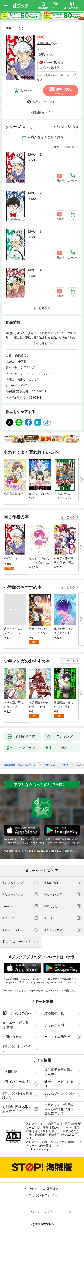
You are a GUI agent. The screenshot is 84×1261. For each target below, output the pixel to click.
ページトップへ (42, 1212)
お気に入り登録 (68, 126)
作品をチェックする (45, 102)
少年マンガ (28, 367)
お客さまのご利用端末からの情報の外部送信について (59, 1109)
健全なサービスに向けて (59, 1084)
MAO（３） (37, 231)
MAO (24, 385)
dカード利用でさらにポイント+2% (55, 75)
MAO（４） (37, 270)
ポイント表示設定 (57, 1037)
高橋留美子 (44, 43)
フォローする (54, 43)
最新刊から (71, 147)
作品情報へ (40, 112)
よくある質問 (54, 1025)
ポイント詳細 (47, 67)
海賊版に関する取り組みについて (17, 1109)
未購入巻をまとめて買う (45, 137)
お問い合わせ (12, 1037)
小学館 (22, 361)
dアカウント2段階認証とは (17, 1095)
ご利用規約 (10, 1072)
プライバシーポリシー (17, 1084)
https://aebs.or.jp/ (39, 1149)
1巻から (57, 147)
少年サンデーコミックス (36, 373)
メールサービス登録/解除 (15, 1025)
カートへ (26, 90)
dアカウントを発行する (42, 1189)
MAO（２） (37, 193)
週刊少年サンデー (29, 379)
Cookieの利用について (59, 1095)
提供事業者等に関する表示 (59, 1072)
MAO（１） (37, 154)
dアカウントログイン (16, 1049)
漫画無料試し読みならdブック (19, 765)
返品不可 (42, 80)
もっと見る (68, 517)
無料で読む (63, 90)
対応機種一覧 (54, 1013)
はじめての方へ (20, 1013)
